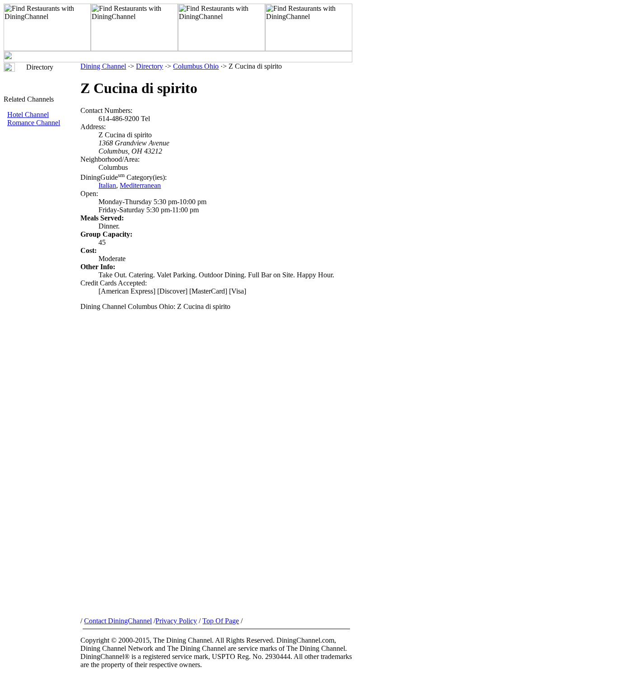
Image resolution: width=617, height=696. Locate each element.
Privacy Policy (176, 621)
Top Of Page (220, 621)
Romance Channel (33, 122)
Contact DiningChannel (118, 621)
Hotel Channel (28, 114)
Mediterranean (140, 185)
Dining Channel (103, 66)
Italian (107, 185)
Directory (149, 66)
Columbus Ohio (196, 66)
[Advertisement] (42, 278)
